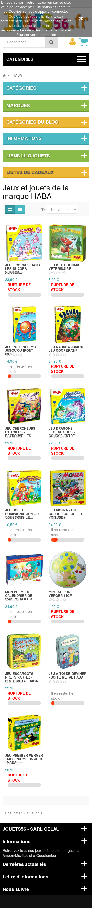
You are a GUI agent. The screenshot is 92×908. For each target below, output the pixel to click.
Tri (43, 209)
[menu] (72, 41)
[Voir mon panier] (83, 42)
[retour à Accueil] (4, 75)
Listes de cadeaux (30, 172)
